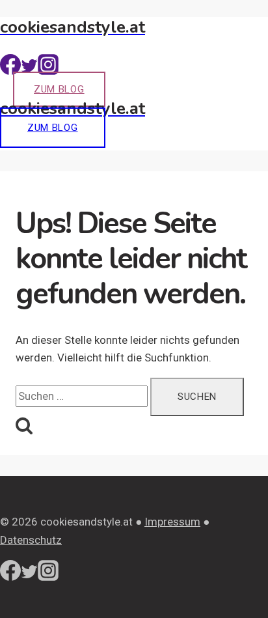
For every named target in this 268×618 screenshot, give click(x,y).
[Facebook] (10, 70)
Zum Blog (59, 89)
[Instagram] (48, 70)
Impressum (172, 521)
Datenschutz (31, 539)
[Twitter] (29, 70)
